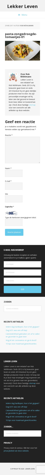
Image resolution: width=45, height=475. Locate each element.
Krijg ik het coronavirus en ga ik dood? (21, 340)
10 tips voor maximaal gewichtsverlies (21, 344)
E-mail (8, 181)
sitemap (32, 105)
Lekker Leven (22, 6)
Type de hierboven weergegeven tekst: (20, 217)
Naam (8, 168)
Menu (24, 14)
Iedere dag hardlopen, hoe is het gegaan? (22, 327)
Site (6, 194)
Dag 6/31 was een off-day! (16, 330)
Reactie (8, 135)
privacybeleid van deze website (16, 451)
